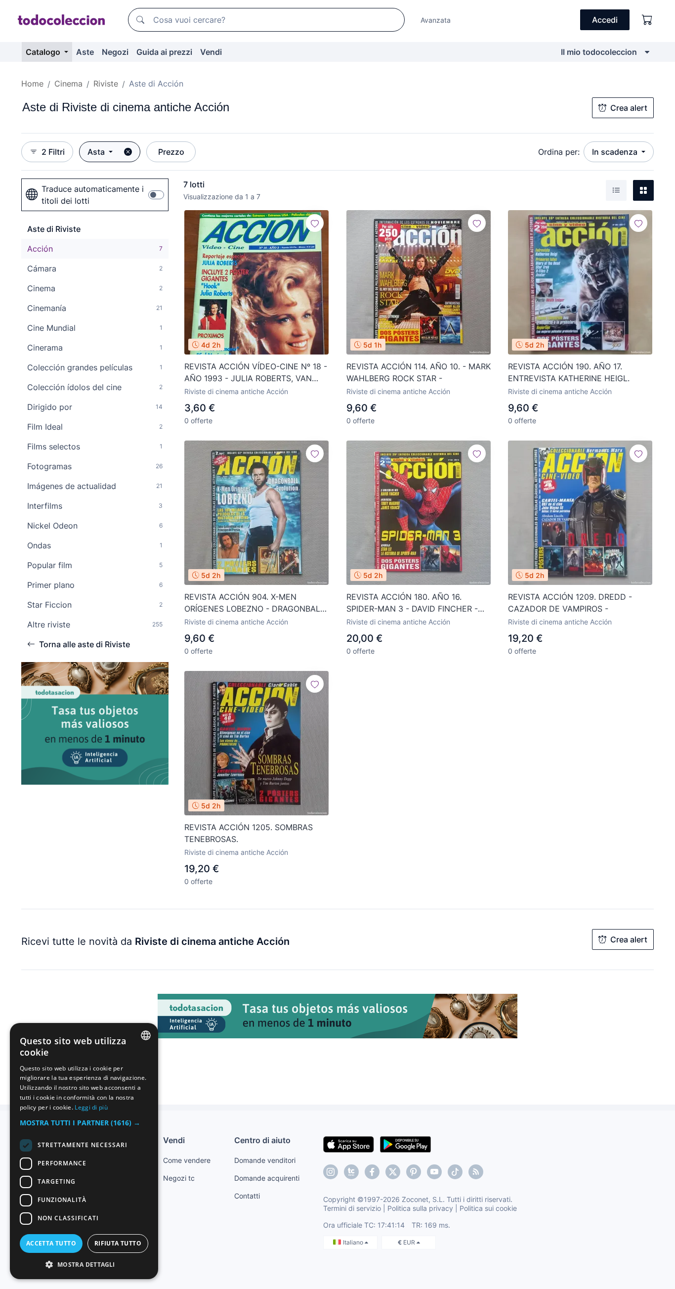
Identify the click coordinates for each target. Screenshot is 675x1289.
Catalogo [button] (44, 52)
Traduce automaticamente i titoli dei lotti (93, 195)
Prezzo (171, 152)
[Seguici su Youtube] (434, 1171)
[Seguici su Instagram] (330, 1171)
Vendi (211, 52)
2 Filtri (53, 152)
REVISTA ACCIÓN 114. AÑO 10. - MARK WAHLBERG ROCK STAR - (418, 372)
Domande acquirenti (266, 1178)
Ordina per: (559, 152)
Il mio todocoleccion (599, 52)
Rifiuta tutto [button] (117, 1243)
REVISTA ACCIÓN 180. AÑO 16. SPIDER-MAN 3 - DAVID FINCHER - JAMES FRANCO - (412, 603)
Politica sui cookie (488, 1208)
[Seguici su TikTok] (455, 1171)
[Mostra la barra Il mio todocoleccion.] (647, 52)
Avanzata (436, 20)
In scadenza (615, 152)
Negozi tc (179, 1178)
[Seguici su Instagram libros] (351, 1171)
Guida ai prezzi (164, 52)
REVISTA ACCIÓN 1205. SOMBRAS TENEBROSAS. (248, 833)
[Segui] (315, 223)
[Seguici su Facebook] (372, 1171)
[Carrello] (647, 19)
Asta (97, 152)
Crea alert (628, 108)
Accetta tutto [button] (51, 1243)
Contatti (247, 1196)
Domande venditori (264, 1160)
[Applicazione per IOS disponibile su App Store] (348, 1144)
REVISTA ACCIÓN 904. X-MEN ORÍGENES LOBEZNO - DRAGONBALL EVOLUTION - (254, 603)
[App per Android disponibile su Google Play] (405, 1144)
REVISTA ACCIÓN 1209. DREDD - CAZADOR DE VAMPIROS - (570, 603)
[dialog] (84, 1151)
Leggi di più (91, 1107)
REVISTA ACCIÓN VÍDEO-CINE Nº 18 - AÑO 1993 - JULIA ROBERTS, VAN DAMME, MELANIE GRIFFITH (255, 372)
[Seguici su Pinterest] (413, 1171)
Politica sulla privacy (420, 1208)
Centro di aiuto (262, 1140)
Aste (85, 52)
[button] (84, 1122)
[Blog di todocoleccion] (475, 1171)
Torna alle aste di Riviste (84, 644)
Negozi (115, 52)
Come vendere (187, 1160)
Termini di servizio (352, 1208)
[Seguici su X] (392, 1171)
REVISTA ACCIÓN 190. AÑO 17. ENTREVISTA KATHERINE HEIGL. (569, 372)
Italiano (354, 1242)
